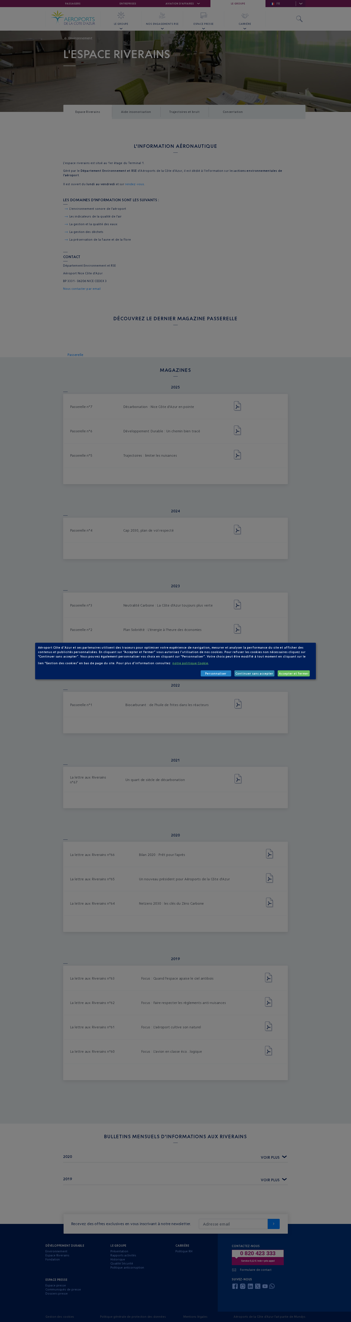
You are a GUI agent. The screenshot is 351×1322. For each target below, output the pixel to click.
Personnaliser (215, 673)
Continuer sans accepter (254, 673)
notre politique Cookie (190, 663)
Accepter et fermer (294, 673)
